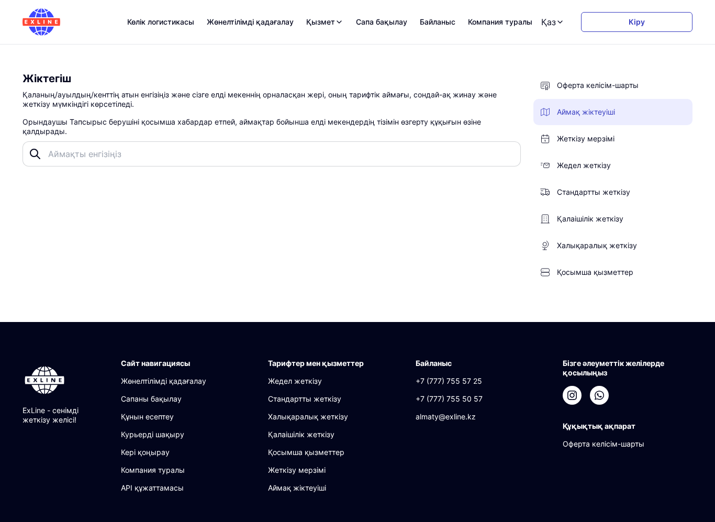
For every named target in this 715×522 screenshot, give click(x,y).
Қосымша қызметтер (306, 452)
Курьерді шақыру (152, 434)
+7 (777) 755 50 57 (449, 398)
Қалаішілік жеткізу (301, 434)
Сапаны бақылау (151, 398)
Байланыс (437, 21)
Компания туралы (500, 21)
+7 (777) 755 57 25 (449, 380)
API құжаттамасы (152, 487)
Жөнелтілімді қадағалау (250, 21)
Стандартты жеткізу (304, 398)
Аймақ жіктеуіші (297, 487)
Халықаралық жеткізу (308, 416)
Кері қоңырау (145, 452)
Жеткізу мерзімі (297, 469)
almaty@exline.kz (446, 416)
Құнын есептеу (147, 416)
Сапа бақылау (381, 21)
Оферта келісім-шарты (603, 443)
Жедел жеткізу (295, 380)
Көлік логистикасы (160, 21)
